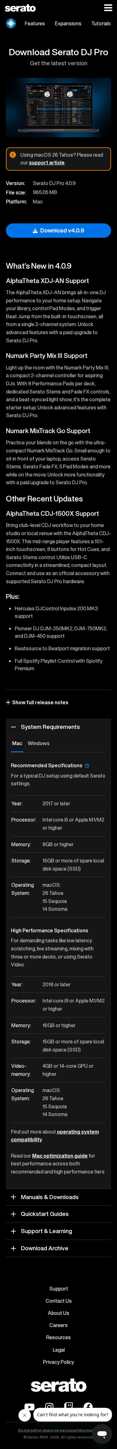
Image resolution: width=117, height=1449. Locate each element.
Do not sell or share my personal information (58, 1430)
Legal (59, 1349)
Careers (58, 1325)
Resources (58, 1337)
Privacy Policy (58, 1362)
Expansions (68, 23)
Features (35, 23)
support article (47, 162)
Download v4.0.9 (62, 230)
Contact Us (59, 1300)
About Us (58, 1313)
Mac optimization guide (60, 1155)
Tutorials (101, 23)
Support (58, 1288)
